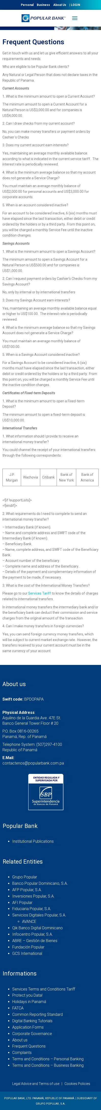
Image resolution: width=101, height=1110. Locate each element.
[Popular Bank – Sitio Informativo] (45, 18)
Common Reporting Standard (37, 1014)
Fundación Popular (28, 947)
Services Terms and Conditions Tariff (43, 989)
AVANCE (29, 921)
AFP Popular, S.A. (27, 889)
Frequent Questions (29, 1046)
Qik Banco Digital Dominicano (37, 928)
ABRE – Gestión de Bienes (34, 940)
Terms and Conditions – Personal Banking (48, 1059)
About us (19, 1040)
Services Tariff (39, 593)
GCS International (27, 953)
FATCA (18, 1008)
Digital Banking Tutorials (32, 1021)
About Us (59, 5)
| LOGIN (74, 5)
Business (43, 5)
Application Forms (28, 1027)
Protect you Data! (27, 995)
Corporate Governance (32, 1033)
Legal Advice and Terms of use (35, 1084)
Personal (27, 5)
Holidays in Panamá (29, 1001)
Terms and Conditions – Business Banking (48, 1065)
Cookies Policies (77, 1084)
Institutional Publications (33, 841)
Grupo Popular (24, 877)
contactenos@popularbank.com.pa (33, 763)
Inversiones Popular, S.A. (33, 896)
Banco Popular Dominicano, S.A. (40, 883)
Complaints (22, 1052)
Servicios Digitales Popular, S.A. (39, 915)
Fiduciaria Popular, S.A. (31, 908)
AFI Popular (22, 902)
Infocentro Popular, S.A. (32, 934)
